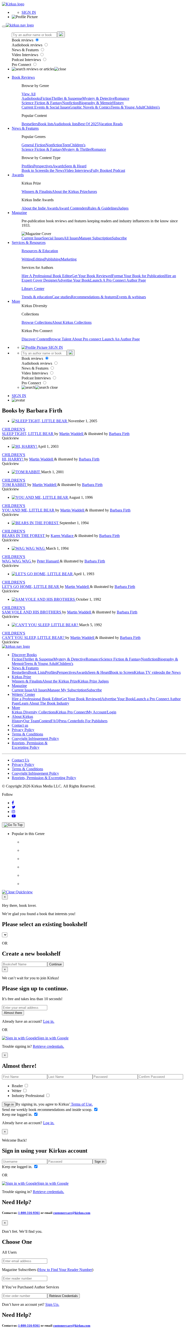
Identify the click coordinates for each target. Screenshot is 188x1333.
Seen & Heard (75, 166)
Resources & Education (40, 251)
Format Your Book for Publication (138, 276)
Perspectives (42, 166)
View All (28, 94)
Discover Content (35, 339)
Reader (18, 1086)
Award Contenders (73, 208)
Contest (45, 721)
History (118, 103)
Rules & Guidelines (103, 208)
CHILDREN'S (13, 429)
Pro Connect (22, 64)
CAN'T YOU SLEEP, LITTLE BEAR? (33, 637)
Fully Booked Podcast (108, 170)
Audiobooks (31, 98)
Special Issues (53, 238)
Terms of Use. (81, 1104)
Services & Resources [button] (29, 242)
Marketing (69, 259)
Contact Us (20, 760)
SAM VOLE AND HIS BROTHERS (32, 612)
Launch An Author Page (121, 339)
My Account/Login (101, 712)
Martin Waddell (71, 434)
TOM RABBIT (14, 485)
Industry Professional (28, 1096)
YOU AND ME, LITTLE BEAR (28, 510)
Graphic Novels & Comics (90, 107)
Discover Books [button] (24, 655)
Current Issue (32, 238)
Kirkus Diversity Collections (34, 712)
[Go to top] (13, 825)
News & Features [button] (25, 128)
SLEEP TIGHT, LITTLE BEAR (28, 434)
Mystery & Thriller (76, 149)
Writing (27, 259)
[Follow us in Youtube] (14, 816)
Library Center (33, 289)
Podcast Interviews (27, 60)
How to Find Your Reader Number (65, 1270)
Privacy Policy (23, 730)
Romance (122, 98)
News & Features (26, 50)
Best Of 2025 (88, 124)
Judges (123, 208)
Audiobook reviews (27, 45)
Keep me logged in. (17, 1114)
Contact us (20, 725)
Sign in (9, 1104)
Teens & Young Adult (127, 107)
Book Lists (36, 672)
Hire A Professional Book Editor (47, 276)
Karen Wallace (62, 536)
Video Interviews (25, 55)
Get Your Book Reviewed (92, 276)
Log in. (48, 1021)
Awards (58, 166)
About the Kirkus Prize (70, 191)
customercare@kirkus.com (71, 1213)
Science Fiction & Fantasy (42, 103)
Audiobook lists (65, 124)
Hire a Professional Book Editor (36, 699)
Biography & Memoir (95, 103)
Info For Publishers (92, 721)
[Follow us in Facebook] (13, 803)
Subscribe (119, 238)
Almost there (13, 1013)
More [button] (16, 301)
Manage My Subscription (67, 690)
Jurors (92, 191)
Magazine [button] (19, 213)
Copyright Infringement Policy (35, 738)
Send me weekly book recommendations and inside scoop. (47, 1110)
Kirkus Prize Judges (93, 681)
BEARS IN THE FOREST (24, 536)
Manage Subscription (95, 238)
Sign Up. (52, 1304)
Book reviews (23, 40)
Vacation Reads (111, 124)
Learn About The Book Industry (44, 703)
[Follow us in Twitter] (13, 807)
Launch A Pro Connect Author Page (118, 280)
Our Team (31, 721)
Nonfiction (70, 103)
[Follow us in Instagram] (13, 812)
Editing (38, 259)
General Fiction (34, 145)
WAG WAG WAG (17, 561)
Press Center (68, 721)
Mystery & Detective (98, 98)
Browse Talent (60, 339)
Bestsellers (30, 124)
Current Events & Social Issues (46, 107)
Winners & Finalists (37, 191)
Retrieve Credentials (63, 1296)
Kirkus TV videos (148, 672)
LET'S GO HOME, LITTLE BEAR (31, 587)
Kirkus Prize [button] (21, 677)
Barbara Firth (119, 434)
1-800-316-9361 (29, 1213)
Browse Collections (37, 322)
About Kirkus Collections (72, 322)
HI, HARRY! (13, 459)
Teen (66, 145)
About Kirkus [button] (22, 716)
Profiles (27, 166)
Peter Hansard (48, 561)
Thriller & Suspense (66, 98)
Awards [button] (18, 175)
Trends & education (37, 297)
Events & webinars (131, 297)
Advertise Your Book (73, 280)
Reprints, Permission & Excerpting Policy (29, 745)
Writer (17, 1091)
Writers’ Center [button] (23, 694)
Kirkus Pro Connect (71, 712)
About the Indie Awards (40, 208)
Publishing (52, 259)
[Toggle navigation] (4, 26)
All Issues (71, 238)
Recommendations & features (94, 297)
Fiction (46, 98)
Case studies (61, 297)
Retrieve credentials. (48, 1046)
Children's (152, 107)
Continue (55, 964)
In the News (55, 170)
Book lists (45, 124)
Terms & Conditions (27, 734)
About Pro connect (87, 339)
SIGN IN (29, 12)
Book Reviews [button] (23, 77)
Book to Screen (34, 170)
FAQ (55, 721)
